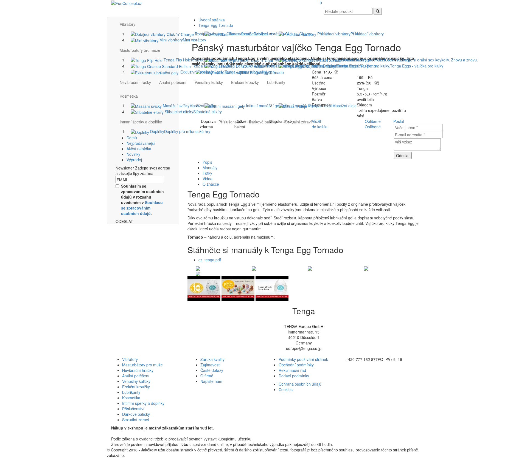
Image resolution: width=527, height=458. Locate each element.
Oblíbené (373, 121)
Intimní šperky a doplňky (141, 122)
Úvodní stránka (211, 19)
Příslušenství (133, 408)
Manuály (210, 167)
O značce (211, 184)
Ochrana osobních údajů (300, 384)
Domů (132, 137)
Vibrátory (130, 359)
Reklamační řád (292, 370)
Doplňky (179, 131)
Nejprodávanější (141, 143)
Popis (207, 162)
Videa (207, 178)
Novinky (133, 154)
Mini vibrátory (182, 40)
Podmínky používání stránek (303, 359)
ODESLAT (124, 221)
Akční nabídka (139, 148)
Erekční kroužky (136, 386)
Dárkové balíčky (136, 414)
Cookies (286, 389)
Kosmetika (131, 397)
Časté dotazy (211, 370)
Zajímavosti (210, 364)
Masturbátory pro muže (142, 364)
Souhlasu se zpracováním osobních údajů (142, 208)
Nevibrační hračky (135, 82)
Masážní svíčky (189, 105)
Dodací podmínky (294, 375)
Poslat (398, 121)
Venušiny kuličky (136, 381)
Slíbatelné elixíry (193, 111)
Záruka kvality (212, 359)
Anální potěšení (172, 82)
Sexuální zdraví (135, 419)
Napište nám (211, 381)
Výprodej (134, 159)
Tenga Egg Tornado (215, 25)
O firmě (206, 375)
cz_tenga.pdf (209, 259)
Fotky (207, 173)
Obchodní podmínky (296, 364)
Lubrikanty (131, 392)
